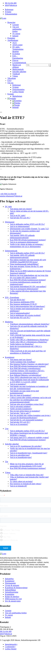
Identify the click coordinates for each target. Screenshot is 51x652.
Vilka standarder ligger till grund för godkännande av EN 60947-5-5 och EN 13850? (29, 381)
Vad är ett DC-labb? (18, 215)
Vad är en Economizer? (19, 424)
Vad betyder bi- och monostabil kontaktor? (26, 420)
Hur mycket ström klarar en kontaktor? (25, 411)
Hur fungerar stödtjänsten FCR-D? (23, 304)
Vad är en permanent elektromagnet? (24, 242)
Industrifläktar (10, 590)
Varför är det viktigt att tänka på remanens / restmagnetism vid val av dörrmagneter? (26, 245)
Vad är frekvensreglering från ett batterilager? (27, 306)
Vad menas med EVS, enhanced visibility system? (29, 437)
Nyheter (8, 12)
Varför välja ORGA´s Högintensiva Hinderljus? (28, 342)
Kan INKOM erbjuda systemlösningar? (25, 368)
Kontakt (10, 94)
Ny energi (16, 34)
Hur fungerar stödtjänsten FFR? (22, 302)
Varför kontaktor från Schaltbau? (22, 362)
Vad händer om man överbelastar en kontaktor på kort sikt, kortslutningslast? (29, 387)
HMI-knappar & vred (13, 599)
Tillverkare (11, 78)
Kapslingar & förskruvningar (16, 588)
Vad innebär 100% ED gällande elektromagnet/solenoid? (22, 236)
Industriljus (9, 579)
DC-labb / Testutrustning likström (17, 49)
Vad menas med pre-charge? (21, 209)
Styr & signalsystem (13, 601)
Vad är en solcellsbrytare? (20, 455)
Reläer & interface (12, 597)
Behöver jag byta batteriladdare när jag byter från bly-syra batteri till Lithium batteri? (29, 276)
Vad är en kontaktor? (18, 384)
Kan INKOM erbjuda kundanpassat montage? (28, 240)
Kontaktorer (9, 581)
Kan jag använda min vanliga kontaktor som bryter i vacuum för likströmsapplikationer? (30, 416)
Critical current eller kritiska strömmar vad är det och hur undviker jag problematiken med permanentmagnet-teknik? (30, 399)
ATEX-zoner (17, 45)
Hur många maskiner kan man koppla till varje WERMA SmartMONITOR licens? (28, 261)
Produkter (11, 38)
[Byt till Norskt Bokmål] (19, 107)
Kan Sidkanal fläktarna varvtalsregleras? (25, 375)
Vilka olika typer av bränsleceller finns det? (27, 475)
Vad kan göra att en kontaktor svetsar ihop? (27, 404)
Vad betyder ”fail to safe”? (20, 413)
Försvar (15, 60)
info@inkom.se (11, 5)
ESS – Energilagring (17, 57)
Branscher (11, 22)
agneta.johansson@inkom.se (11, 196)
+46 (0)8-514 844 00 (8, 194)
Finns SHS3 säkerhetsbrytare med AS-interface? (29, 377)
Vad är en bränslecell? (18, 486)
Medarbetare (17, 96)
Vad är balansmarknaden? (20, 313)
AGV (14, 42)
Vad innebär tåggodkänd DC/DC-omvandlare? (28, 286)
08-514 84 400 (10, 3)
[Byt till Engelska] (17, 101)
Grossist (15, 25)
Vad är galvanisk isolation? (20, 406)
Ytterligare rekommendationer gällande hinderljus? (29, 324)
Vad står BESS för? (17, 300)
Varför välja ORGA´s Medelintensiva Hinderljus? (29, 340)
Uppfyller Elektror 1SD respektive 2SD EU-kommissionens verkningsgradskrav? (27, 372)
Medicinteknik (18, 69)
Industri (15, 36)
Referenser (9, 9)
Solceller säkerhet (19, 72)
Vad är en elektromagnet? (20, 226)
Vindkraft (16, 74)
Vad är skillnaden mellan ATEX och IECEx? (27, 224)
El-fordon (16, 54)
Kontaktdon (9, 594)
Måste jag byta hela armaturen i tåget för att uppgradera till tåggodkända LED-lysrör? (27, 465)
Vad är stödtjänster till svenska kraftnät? (25, 315)
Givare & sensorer (12, 585)
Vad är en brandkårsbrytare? (21, 457)
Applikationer (12, 40)
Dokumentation (11, 14)
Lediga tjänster (18, 92)
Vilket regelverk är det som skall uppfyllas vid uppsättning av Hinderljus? (28, 352)
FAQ (9, 80)
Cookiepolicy (10, 647)
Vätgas (15, 76)
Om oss (10, 83)
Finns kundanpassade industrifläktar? (24, 264)
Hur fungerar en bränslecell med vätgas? (25, 484)
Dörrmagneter (10, 583)
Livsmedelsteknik (19, 63)
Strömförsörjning (11, 592)
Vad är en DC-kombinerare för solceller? (26, 446)
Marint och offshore (16, 66)
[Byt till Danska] (16, 103)
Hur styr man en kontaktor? (20, 395)
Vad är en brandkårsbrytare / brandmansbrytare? (28, 453)
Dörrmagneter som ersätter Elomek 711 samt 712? (29, 229)
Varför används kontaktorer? (21, 409)
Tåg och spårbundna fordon (16, 29)
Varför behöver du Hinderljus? (22, 344)
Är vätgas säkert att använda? (21, 481)
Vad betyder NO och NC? (20, 218)
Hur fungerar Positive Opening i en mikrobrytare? (29, 364)
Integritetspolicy (11, 644)
